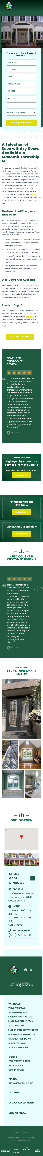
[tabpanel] (21, 738)
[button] (21, 837)
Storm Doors (16, 1069)
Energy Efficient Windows (23, 1029)
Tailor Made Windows (16, 878)
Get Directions (16, 900)
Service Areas (17, 1112)
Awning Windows (18, 1047)
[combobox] (21, 113)
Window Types (16, 1025)
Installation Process (20, 1021)
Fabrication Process (20, 1016)
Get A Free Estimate (20, 336)
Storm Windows (17, 1012)
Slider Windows (17, 1043)
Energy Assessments (22, 1102)
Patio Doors (16, 1065)
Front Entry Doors (19, 1060)
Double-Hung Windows (21, 1034)
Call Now (5, 1151)
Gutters (14, 1092)
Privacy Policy (21, 1133)
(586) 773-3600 (19, 935)
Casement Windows (19, 1038)
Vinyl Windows (16, 1007)
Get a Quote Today (21, 122)
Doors (13, 1057)
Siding (13, 1079)
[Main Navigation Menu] (37, 6)
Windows (14, 1004)
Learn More (21, 475)
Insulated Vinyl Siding (21, 1083)
